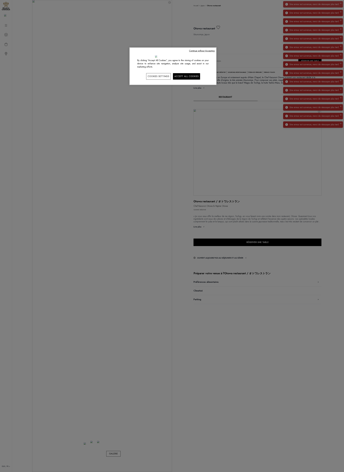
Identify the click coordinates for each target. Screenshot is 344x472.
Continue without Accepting (202, 50)
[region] (173, 66)
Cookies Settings (158, 76)
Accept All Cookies (186, 76)
